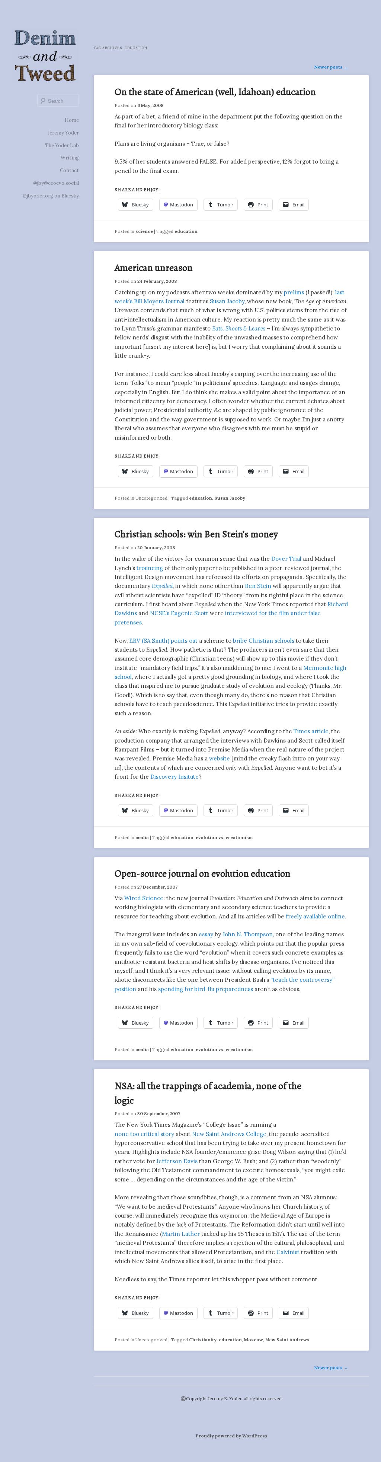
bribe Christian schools (263, 640)
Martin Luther (181, 1233)
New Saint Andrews (287, 1339)
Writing (70, 158)
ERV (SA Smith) (149, 640)
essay (206, 934)
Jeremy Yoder (63, 133)
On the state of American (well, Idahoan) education (215, 91)
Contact (69, 170)
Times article (311, 731)
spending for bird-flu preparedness (205, 989)
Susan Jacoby (227, 301)
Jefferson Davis (177, 1161)
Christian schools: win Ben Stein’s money (196, 534)
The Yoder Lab (62, 145)
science (144, 231)
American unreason (154, 267)
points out (184, 640)
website (219, 758)
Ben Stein (258, 585)
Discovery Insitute (174, 776)
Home (72, 120)
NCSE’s (159, 613)
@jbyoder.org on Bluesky (51, 196)
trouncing (150, 568)
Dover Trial (286, 558)
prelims (294, 292)
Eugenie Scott (189, 613)
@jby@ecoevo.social (56, 183)
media (142, 837)
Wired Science (143, 898)
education (186, 231)
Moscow (253, 1339)
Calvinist (288, 1252)
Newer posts (331, 67)
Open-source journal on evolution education (203, 873)
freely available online (315, 916)
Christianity (203, 1339)
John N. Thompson (247, 934)
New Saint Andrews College (229, 1133)
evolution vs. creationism (224, 837)
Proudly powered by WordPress (232, 1436)
